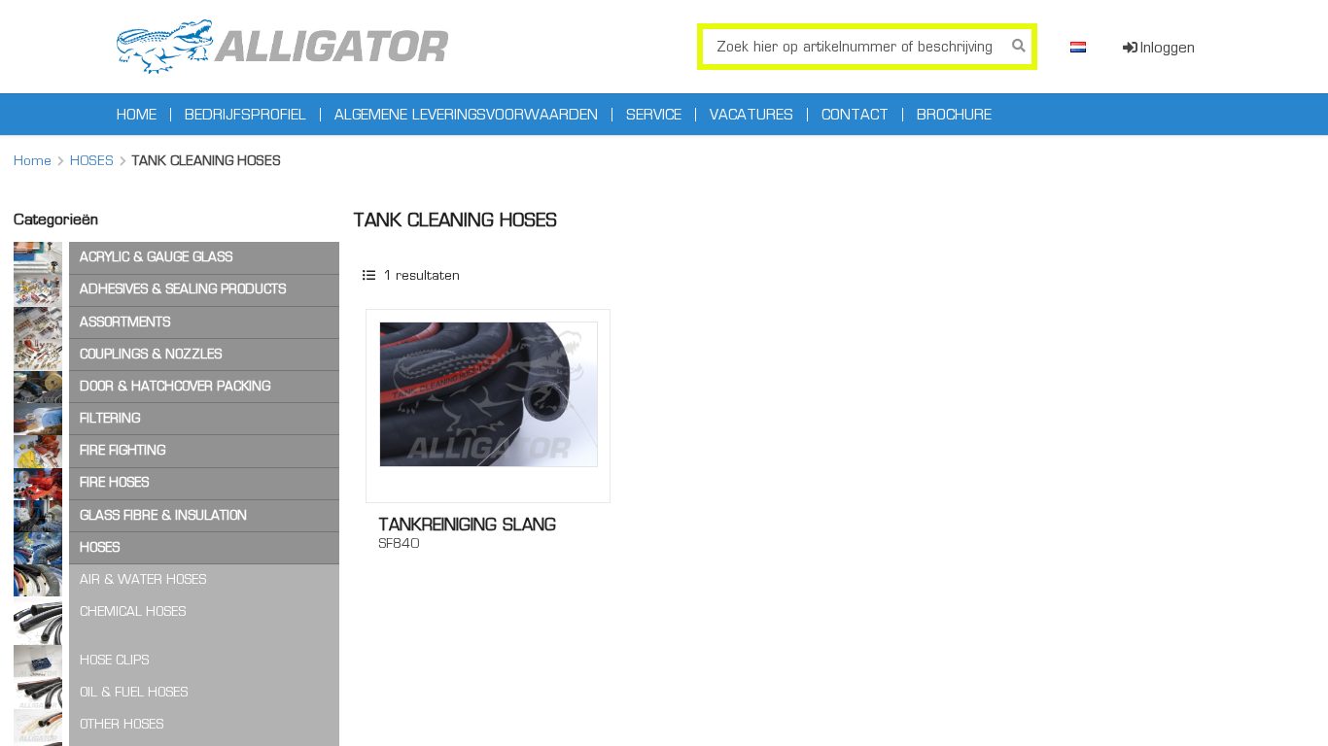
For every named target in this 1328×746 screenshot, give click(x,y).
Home (137, 114)
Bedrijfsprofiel (245, 114)
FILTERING (110, 418)
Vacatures (751, 114)
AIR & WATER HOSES (143, 579)
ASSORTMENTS (125, 322)
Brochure (954, 114)
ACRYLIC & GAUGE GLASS (156, 257)
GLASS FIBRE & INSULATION (163, 515)
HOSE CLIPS (114, 660)
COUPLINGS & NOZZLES (151, 354)
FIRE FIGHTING (122, 450)
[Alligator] (283, 46)
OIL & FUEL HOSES (134, 692)
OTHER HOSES (121, 724)
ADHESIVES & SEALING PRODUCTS (183, 289)
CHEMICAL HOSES (133, 611)
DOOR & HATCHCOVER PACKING (175, 386)
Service (653, 114)
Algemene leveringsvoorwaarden (466, 114)
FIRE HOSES (114, 482)
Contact (855, 114)
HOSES (92, 160)
